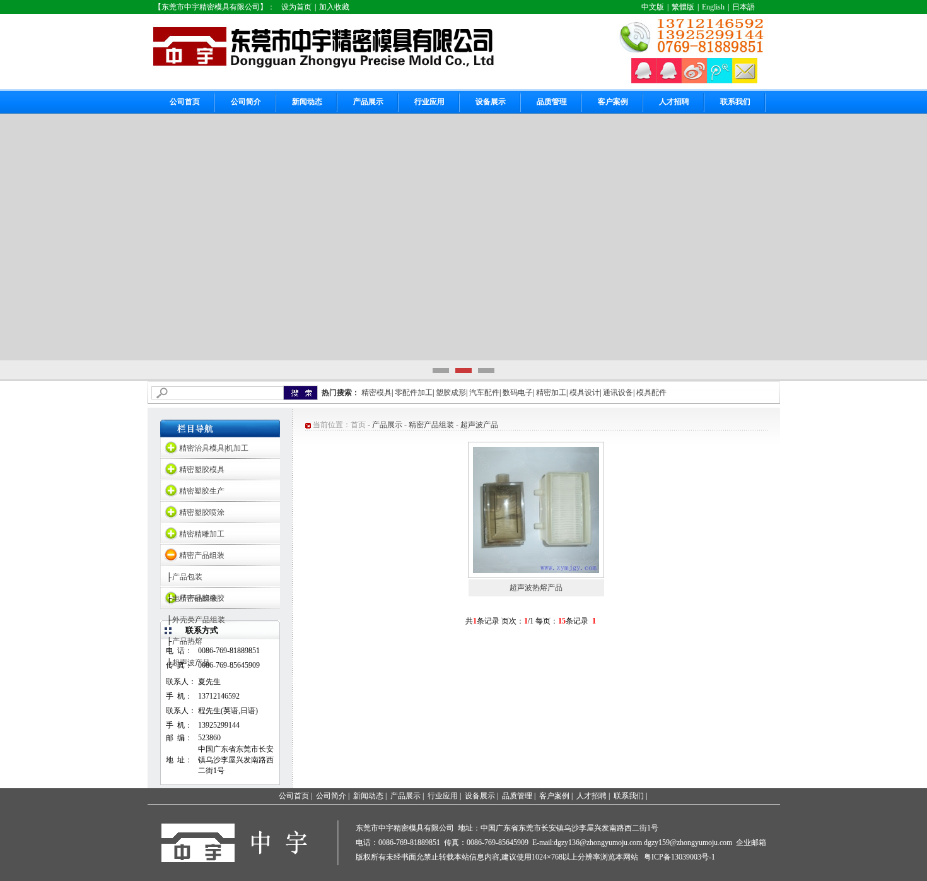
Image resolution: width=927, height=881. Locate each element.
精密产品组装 (201, 555)
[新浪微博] (694, 80)
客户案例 (613, 101)
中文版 (652, 7)
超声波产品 (479, 424)
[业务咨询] (643, 80)
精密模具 (376, 392)
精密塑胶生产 (201, 491)
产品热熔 (187, 641)
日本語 (743, 7)
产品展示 (368, 101)
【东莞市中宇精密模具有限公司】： (214, 7)
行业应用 (429, 101)
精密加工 (551, 392)
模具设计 (584, 392)
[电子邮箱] (744, 80)
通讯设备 (618, 392)
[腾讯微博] (719, 80)
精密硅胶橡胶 (201, 598)
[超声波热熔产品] (536, 570)
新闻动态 (307, 101)
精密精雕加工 (201, 533)
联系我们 (735, 101)
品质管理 (552, 101)
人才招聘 (674, 101)
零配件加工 (414, 392)
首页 (358, 424)
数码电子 (518, 392)
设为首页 (296, 7)
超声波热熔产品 (536, 587)
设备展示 (490, 101)
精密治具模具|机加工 (213, 448)
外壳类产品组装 (198, 619)
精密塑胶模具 (201, 469)
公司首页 (185, 101)
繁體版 (683, 7)
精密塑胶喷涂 (201, 512)
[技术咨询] (669, 80)
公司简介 (246, 101)
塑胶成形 (451, 392)
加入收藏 (334, 7)
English (713, 7)
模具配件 (651, 392)
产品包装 (187, 576)
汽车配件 (484, 392)
